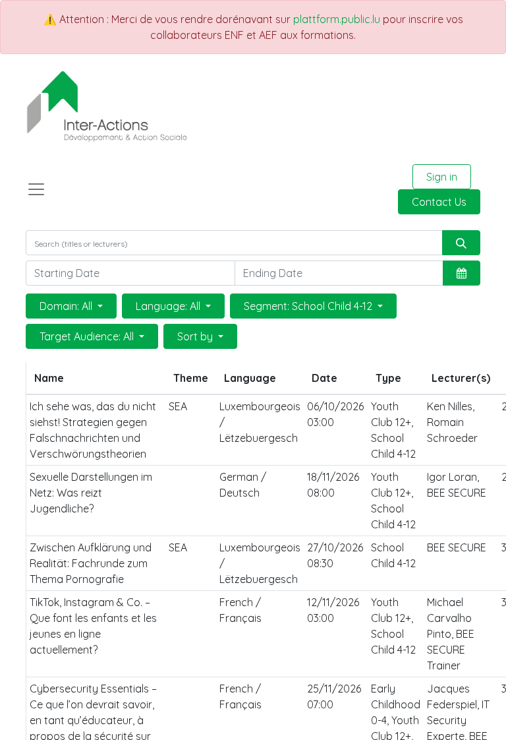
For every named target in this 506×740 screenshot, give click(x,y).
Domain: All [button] (67, 306)
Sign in (441, 176)
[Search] (461, 242)
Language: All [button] (169, 306)
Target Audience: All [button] (88, 336)
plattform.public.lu (336, 19)
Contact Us (439, 201)
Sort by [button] (196, 336)
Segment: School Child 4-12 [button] (309, 306)
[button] (461, 273)
